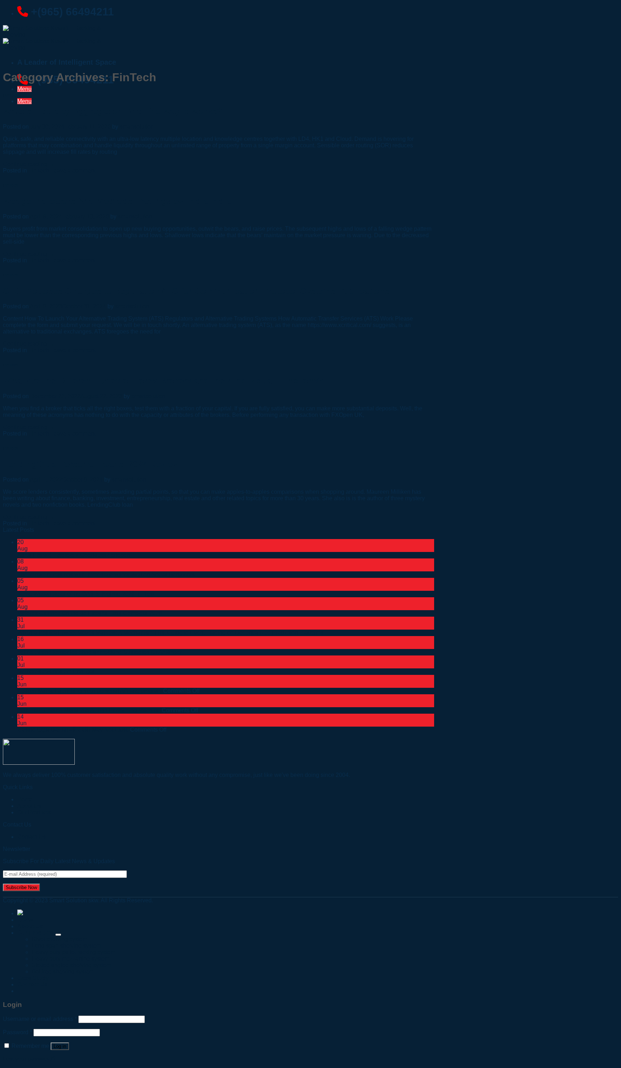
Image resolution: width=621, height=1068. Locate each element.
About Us (30, 926)
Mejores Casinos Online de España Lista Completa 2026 (89, 613)
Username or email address (40, 1019)
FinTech (10, 95)
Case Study (33, 978)
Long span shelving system (66, 946)
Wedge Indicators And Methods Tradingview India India (117, 201)
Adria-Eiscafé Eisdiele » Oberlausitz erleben (73, 555)
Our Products (34, 812)
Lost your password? (29, 1059)
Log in (60, 1046)
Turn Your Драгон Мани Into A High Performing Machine (88, 710)
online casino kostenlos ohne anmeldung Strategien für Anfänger (99, 652)
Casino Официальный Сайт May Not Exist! (73, 730)
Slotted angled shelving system (71, 965)
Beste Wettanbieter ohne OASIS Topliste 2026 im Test (85, 594)
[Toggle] (58, 935)
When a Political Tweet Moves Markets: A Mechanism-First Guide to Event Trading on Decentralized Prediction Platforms (170, 633)
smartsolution (137, 127)
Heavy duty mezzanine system (70, 959)
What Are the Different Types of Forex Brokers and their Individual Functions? (163, 381)
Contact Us (31, 837)
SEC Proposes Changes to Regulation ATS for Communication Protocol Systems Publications (196, 291)
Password (17, 1032)
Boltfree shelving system (63, 971)
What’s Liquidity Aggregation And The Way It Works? (112, 111)
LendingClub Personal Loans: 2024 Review (91, 464)
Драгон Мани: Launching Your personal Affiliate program (89, 691)
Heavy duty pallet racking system (73, 952)
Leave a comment (73, 170)
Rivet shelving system (59, 939)
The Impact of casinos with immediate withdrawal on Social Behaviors (106, 574)
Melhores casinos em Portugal (56, 671)
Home (25, 920)
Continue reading (28, 164)
